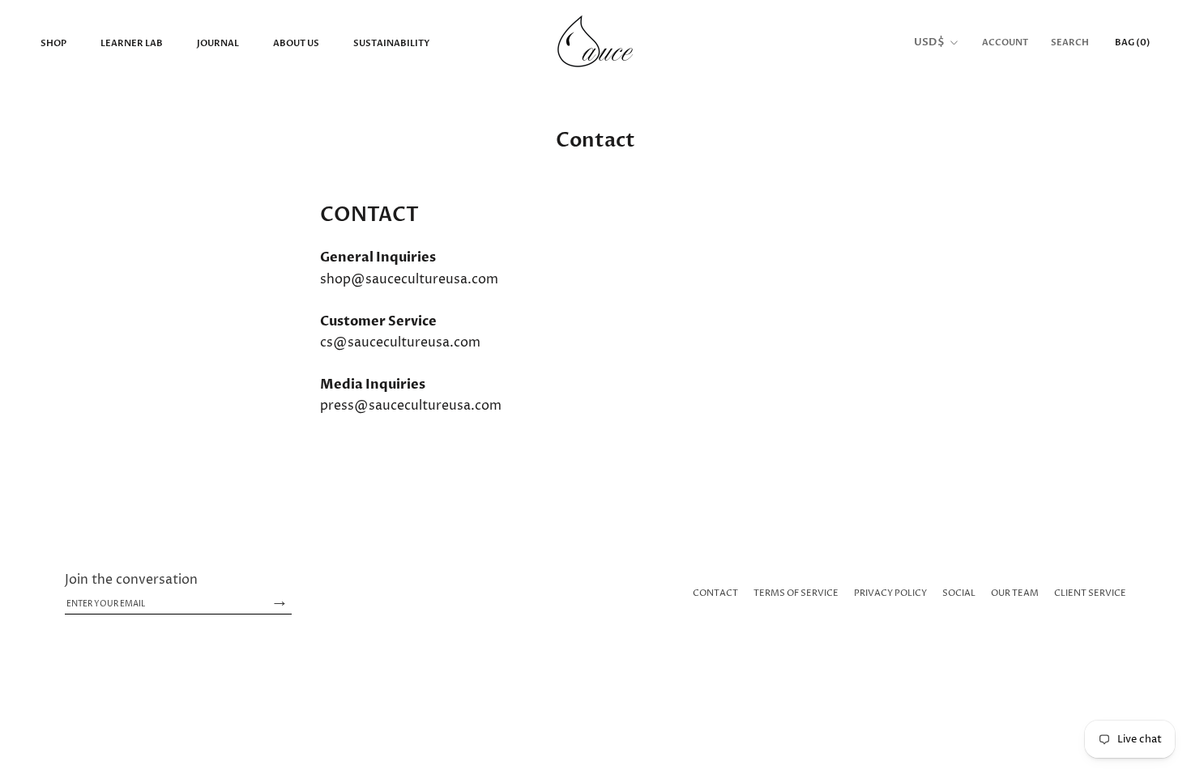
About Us (296, 43)
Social (958, 593)
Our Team (1015, 593)
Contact (715, 593)
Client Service (1090, 593)
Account (1005, 42)
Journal (218, 43)
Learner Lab (131, 43)
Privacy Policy (890, 593)
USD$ (929, 42)
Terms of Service (796, 593)
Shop (53, 43)
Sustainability (391, 43)
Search (1070, 42)
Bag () (1132, 42)
